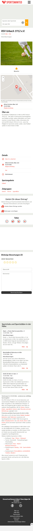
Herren (9, 191)
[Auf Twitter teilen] (13, 221)
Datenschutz (16, 514)
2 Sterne (7, 262)
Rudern (19, 443)
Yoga (13, 438)
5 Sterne (15, 262)
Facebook (12, 506)
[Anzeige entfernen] (31, 524)
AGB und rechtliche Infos (16, 516)
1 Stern (4, 262)
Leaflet (3, 100)
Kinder (3, 409)
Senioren (15, 409)
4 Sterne (12, 262)
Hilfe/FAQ (16, 512)
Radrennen (13, 417)
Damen (4, 191)
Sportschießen (27, 447)
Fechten (4, 422)
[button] (20, 89)
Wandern (13, 453)
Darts (7, 449)
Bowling (16, 447)
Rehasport (23, 438)
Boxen (25, 420)
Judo (18, 420)
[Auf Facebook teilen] (7, 221)
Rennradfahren (18, 451)
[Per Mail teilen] (24, 221)
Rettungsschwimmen (10, 445)
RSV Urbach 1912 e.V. (13, 31)
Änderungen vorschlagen (11, 211)
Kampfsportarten (9, 420)
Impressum (16, 518)
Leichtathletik (26, 451)
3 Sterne (10, 262)
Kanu (14, 443)
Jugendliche (16, 191)
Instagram (21, 506)
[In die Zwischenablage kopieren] (19, 221)
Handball (27, 415)
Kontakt (16, 520)
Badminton (4, 417)
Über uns (16, 510)
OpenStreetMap (5, 101)
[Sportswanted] (12, 2)
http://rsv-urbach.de (10, 159)
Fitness (17, 438)
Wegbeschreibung (8, 108)
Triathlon (7, 453)
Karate (22, 420)
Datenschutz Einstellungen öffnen (16, 521)
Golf (21, 447)
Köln (6, 34)
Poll (10, 34)
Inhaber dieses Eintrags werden (13, 206)
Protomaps (29, 100)
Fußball (4, 183)
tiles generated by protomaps (22, 100)
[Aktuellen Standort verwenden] (22, 22)
